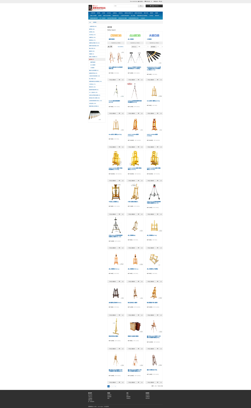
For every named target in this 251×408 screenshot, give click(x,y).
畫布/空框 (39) (92, 48)
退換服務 (109, 396)
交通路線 (90, 398)
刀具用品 (151, 15)
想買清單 (148, 398)
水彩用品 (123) (92, 34)
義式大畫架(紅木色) (152, 370)
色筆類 (103, 12)
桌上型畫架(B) (131, 235)
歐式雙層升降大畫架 (152, 302)
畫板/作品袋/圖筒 (107, 15)
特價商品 (128, 398)
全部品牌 (143, 18)
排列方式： (134, 46)
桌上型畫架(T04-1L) (114, 269)
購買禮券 (128, 396)
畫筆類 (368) (92, 29)
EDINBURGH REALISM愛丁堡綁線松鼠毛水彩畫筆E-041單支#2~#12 (154, 69)
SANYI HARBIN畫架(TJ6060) (152, 135)
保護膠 (156, 12)
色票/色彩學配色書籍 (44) (94, 95)
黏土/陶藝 (133, 15)
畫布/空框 (146, 12)
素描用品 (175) (92, 40)
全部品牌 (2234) (92, 103)
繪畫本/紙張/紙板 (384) (94, 45)
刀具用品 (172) (92, 84)
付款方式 (90, 396)
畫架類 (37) (91, 59)
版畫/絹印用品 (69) (93, 73)
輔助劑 (151, 12)
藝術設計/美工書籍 (122, 18)
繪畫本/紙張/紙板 (138, 12)
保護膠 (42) (91, 53)
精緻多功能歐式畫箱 (133, 336)
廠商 (127, 395)
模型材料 (157, 15)
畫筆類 (98, 12)
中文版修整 (106, 406)
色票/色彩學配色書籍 (111, 18)
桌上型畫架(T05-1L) (133, 269)
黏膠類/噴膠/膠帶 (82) (93, 89)
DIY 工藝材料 (102, 18)
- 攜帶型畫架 (92, 62)
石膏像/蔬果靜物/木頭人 (134, 18)
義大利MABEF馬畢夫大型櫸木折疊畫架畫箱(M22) (154, 337)
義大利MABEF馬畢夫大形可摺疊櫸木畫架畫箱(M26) (115, 370)
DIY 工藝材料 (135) (93, 92)
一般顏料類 (92, 12)
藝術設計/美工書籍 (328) (94, 97)
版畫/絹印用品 (116, 15)
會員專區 (148, 395)
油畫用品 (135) (92, 37)
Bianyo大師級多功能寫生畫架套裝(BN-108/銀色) (134, 68)
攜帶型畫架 (112, 39)
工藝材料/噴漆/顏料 (125, 15)
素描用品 (121, 12)
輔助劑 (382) (92, 51)
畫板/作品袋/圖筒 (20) (93, 70)
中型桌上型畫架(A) (114, 201)
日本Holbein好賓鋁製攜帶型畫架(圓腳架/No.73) (154, 202)
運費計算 (90, 399)
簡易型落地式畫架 (113, 336)
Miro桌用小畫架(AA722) (115, 134)
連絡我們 (109, 395)
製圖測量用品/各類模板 (142, 15)
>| (115, 386)
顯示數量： (153, 46)
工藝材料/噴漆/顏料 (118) (94, 75)
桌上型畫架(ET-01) (152, 235)
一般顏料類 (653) (92, 26)
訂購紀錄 (148, 396)
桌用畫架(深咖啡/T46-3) (115, 302)
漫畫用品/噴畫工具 (129, 12)
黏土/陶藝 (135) (92, 78)
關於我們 (90, 395)
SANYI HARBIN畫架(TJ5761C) (133, 135)
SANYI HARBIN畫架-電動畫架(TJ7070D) (154, 168)
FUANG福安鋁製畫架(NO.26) (114, 101)
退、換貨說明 (91, 401)
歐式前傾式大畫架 (132, 302)
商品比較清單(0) (120, 46)
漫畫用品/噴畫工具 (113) (94, 42)
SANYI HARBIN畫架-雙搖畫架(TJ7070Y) (134, 168)
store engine (100, 406)
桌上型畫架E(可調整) (152, 269)
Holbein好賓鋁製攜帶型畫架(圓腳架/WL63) (135, 101)
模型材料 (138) (92, 86)
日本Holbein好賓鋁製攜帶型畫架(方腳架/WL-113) (115, 236)
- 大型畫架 (91, 67)
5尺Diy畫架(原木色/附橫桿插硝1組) (116, 68)
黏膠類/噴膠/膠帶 (94, 18)
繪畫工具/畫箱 (93, 15)
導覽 (108, 398)
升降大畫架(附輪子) (133, 201)
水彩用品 (109, 12)
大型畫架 (149, 39)
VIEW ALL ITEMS (116, 42)
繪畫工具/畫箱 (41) (93, 56)
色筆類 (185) (92, 31)
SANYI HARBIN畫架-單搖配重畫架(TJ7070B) (115, 168)
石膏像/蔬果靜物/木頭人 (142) (95, 100)
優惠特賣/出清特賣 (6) (94, 106)
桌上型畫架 (131, 39)
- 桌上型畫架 (92, 64)
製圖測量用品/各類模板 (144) (95, 81)
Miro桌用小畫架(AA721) (153, 101)
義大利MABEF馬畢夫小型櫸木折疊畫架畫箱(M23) (134, 370)
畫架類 (99, 15)
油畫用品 (115, 12)
